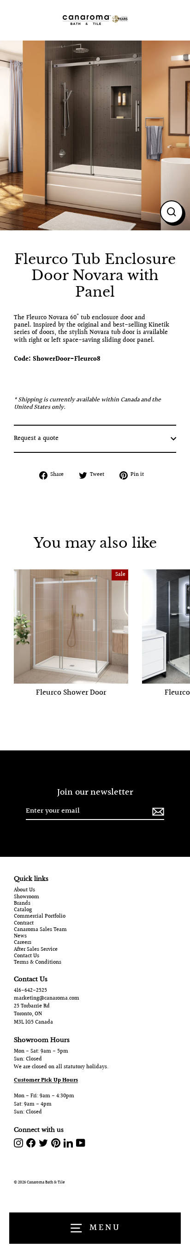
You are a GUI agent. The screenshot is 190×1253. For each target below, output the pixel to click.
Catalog (23, 910)
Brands (22, 904)
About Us (24, 890)
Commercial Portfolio (39, 916)
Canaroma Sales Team (40, 930)
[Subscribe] (156, 811)
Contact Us (26, 956)
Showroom (26, 897)
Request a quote (36, 438)
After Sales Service (36, 950)
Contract (24, 923)
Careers (22, 943)
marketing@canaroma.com (46, 998)
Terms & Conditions (37, 963)
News (20, 936)
